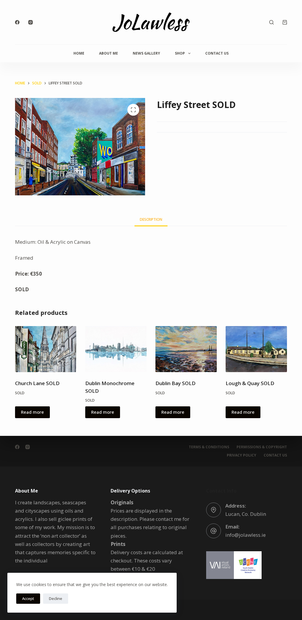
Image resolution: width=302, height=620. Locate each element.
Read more (32, 412)
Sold (19, 392)
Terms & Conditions (209, 447)
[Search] (271, 22)
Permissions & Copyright (262, 447)
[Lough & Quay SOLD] (256, 349)
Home (78, 53)
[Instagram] (30, 22)
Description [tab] (151, 219)
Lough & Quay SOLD (250, 383)
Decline (55, 598)
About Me (108, 53)
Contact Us (217, 53)
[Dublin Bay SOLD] (186, 349)
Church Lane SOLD (37, 383)
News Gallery (146, 53)
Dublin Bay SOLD (175, 383)
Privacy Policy (241, 455)
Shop (180, 53)
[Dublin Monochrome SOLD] (116, 349)
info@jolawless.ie (245, 534)
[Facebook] (17, 22)
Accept (28, 598)
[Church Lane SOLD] (45, 349)
